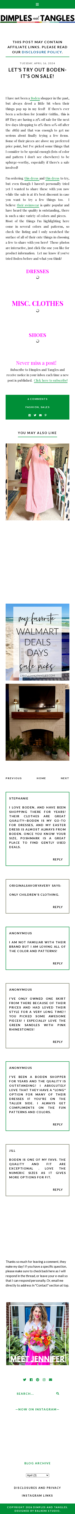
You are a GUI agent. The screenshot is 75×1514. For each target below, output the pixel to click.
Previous (14, 778)
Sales (45, 407)
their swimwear (28, 205)
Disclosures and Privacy (37, 1487)
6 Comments (38, 398)
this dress (31, 178)
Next (65, 778)
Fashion (32, 407)
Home (41, 778)
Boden (35, 98)
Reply (58, 859)
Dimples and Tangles (50, 1507)
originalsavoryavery (29, 885)
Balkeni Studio (47, 1510)
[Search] (57, 1393)
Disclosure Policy (42, 52)
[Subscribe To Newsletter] (40, 415)
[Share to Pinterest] (45, 415)
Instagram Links (37, 1495)
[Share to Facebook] (30, 415)
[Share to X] (35, 415)
